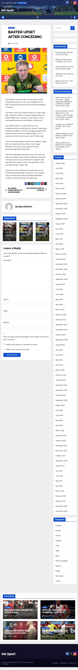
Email (5, 311)
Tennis (57, 581)
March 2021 (59, 491)
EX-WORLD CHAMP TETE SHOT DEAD (64, 126)
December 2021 (61, 446)
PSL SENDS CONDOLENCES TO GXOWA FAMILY (15, 190)
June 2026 (59, 173)
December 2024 (61, 264)
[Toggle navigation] (37, 17)
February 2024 (61, 315)
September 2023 (61, 340)
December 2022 (61, 385)
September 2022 (61, 400)
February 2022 (60, 435)
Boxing (57, 531)
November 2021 (61, 451)
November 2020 (61, 511)
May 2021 (59, 481)
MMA (57, 551)
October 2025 (60, 214)
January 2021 (60, 501)
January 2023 (60, 380)
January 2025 (60, 259)
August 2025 (60, 224)
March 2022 (59, 430)
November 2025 (61, 209)
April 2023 (59, 365)
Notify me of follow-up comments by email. (21, 344)
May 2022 (59, 420)
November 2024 (61, 269)
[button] (71, 17)
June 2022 (59, 415)
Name (6, 299)
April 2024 (59, 304)
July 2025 (59, 229)
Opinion (58, 566)
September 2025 (61, 219)
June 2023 (59, 355)
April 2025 (59, 244)
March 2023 (59, 370)
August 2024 (60, 284)
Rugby (57, 571)
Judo (57, 546)
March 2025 (59, 249)
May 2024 (59, 299)
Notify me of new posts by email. (18, 349)
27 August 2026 (11, 636)
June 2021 (59, 476)
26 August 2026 (49, 636)
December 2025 (61, 204)
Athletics (58, 525)
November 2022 (61, 390)
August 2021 (60, 466)
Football (11, 27)
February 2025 (60, 254)
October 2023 (60, 335)
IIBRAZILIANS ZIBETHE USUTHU (55, 632)
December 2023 (61, 325)
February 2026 (60, 194)
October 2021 (60, 456)
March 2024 (60, 309)
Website (6, 322)
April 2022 (59, 425)
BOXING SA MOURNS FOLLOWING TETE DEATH (63, 147)
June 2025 (59, 234)
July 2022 (59, 410)
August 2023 (60, 345)
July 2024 (59, 289)
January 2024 (60, 320)
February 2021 (60, 496)
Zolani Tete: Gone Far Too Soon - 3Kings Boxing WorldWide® (63, 100)
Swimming (59, 576)
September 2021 (61, 461)
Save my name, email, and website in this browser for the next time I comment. (26, 338)
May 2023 (59, 360)
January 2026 (60, 199)
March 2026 (59, 188)
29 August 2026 (11, 616)
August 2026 (60, 163)
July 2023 (59, 350)
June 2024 (59, 294)
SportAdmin (25, 206)
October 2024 (60, 274)
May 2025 (59, 239)
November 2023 (61, 330)
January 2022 (60, 441)
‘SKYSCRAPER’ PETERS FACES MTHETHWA (17, 632)
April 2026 (59, 183)
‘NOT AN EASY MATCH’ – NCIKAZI (35, 189)
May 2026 (59, 178)
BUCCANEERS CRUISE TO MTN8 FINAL (19, 611)
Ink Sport (7, 10)
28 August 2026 (49, 616)
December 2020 (61, 506)
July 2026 (59, 168)
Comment (7, 260)
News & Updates (61, 561)
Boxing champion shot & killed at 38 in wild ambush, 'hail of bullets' (64, 113)
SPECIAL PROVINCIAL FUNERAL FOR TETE (54, 611)
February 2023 (60, 375)
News (57, 556)
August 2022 (60, 405)
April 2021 (59, 486)
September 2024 (61, 279)
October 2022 (60, 395)
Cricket (58, 536)
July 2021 (59, 471)
